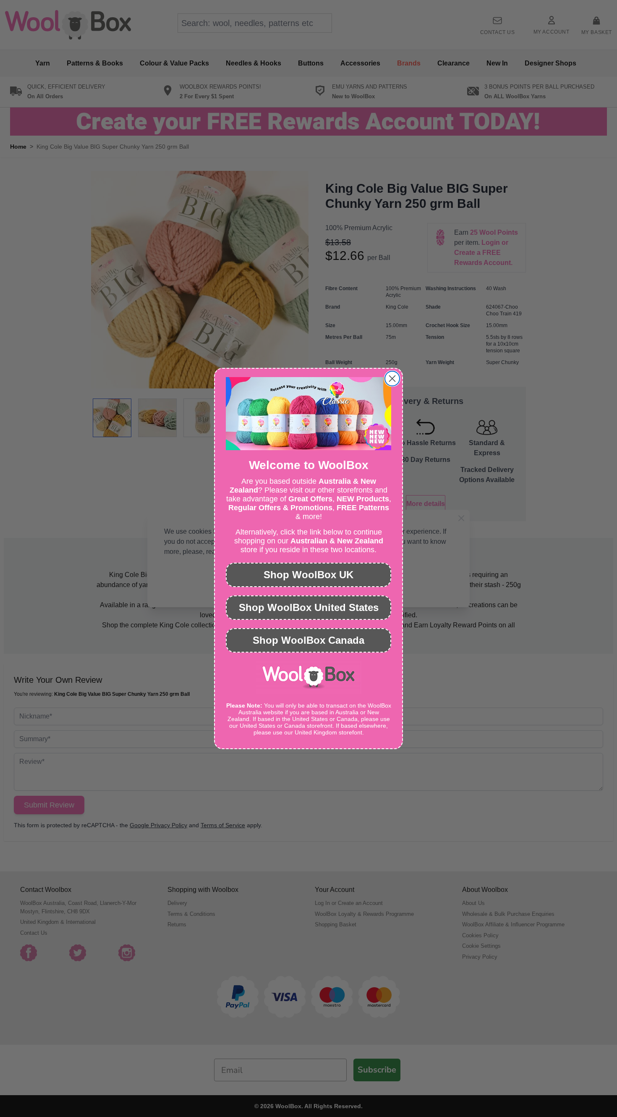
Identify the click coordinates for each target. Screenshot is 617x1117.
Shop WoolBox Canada (308, 640)
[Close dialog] (392, 378)
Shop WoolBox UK (308, 574)
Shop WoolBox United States (309, 607)
